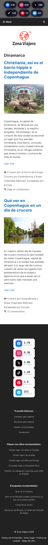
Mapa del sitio (28, 541)
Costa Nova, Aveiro (24, 505)
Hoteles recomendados (24, 427)
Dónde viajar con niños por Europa (24, 460)
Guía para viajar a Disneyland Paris (24, 465)
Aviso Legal (29, 538)
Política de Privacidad (12, 538)
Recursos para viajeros (24, 422)
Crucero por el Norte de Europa (25, 172)
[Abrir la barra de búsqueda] (44, 22)
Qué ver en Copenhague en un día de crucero (22, 205)
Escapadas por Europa (16, 307)
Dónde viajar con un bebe (24, 455)
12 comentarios (16, 311)
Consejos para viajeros (24, 417)
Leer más (9, 163)
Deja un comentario (18, 189)
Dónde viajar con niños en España (24, 450)
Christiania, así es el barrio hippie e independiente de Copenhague (23, 69)
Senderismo (24, 432)
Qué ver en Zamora (24, 491)
